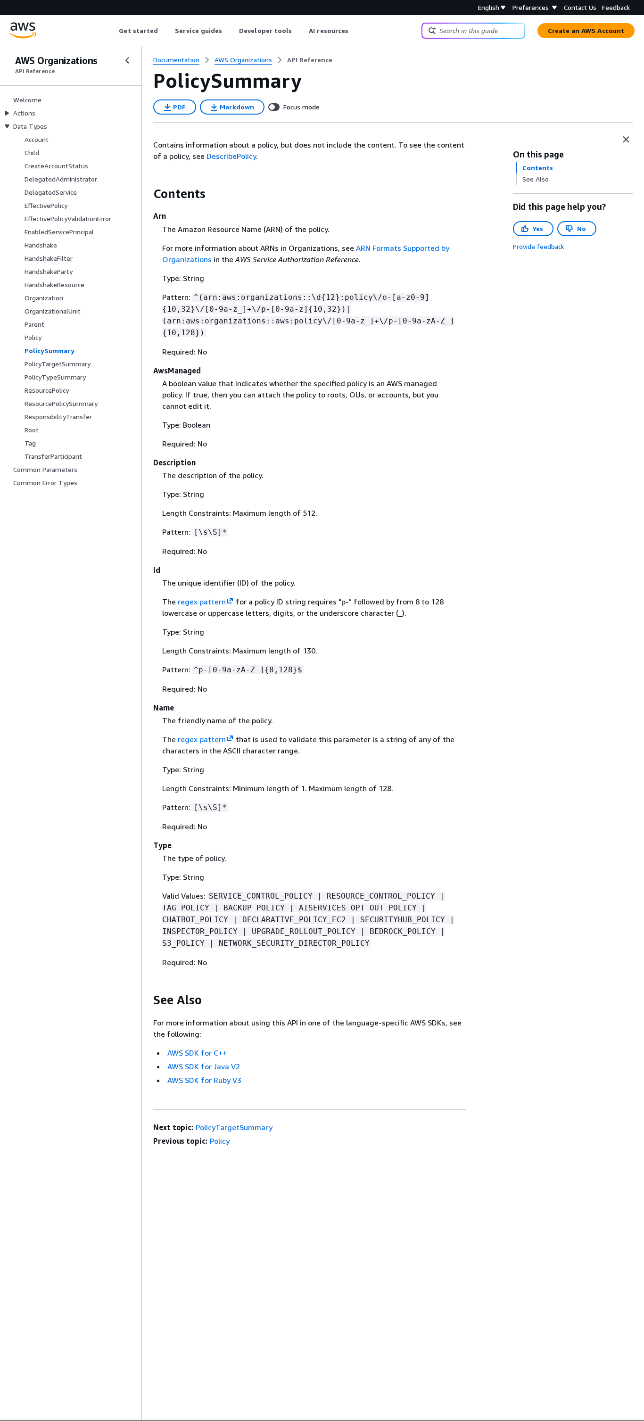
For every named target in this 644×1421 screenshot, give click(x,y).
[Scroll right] (356, 30)
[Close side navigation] (127, 60)
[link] (309, 60)
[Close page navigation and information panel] (626, 139)
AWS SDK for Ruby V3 (204, 1080)
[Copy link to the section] (145, 193)
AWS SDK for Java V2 (203, 1066)
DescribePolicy (231, 156)
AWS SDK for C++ (197, 1052)
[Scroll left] (112, 30)
